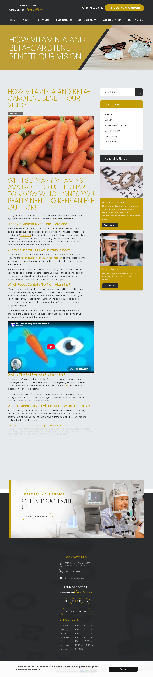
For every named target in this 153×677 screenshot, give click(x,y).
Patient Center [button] (111, 20)
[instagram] (73, 601)
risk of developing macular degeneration (41, 257)
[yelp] (87, 601)
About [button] (27, 20)
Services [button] (43, 20)
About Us (109, 114)
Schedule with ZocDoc (116, 125)
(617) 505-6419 (73, 571)
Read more (109, 225)
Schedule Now (87, 20)
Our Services (111, 119)
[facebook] (65, 601)
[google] (80, 601)
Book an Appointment (37, 516)
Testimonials (111, 136)
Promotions (64, 20)
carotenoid (25, 235)
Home (13, 20)
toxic (67, 385)
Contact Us (135, 20)
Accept (123, 669)
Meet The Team (112, 130)
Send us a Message (74, 578)
